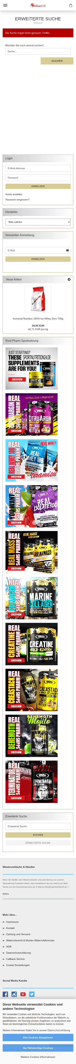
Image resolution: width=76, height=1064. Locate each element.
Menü (5, 5)
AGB (8, 946)
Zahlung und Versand (18, 934)
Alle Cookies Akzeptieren (38, 1037)
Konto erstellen (13, 194)
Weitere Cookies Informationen (38, 1057)
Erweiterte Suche (38, 843)
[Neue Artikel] (69, 280)
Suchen (57, 61)
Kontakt (10, 928)
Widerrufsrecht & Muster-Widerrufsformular (30, 940)
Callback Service (15, 959)
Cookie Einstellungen (18, 965)
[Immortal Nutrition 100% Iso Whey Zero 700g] (38, 299)
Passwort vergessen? (17, 199)
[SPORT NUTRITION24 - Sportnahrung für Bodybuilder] (38, 5)
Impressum (12, 921)
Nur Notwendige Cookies (38, 1048)
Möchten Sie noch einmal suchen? (24, 45)
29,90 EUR (38, 325)
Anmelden (38, 186)
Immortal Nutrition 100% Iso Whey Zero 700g (38, 318)
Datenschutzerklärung (59, 1030)
